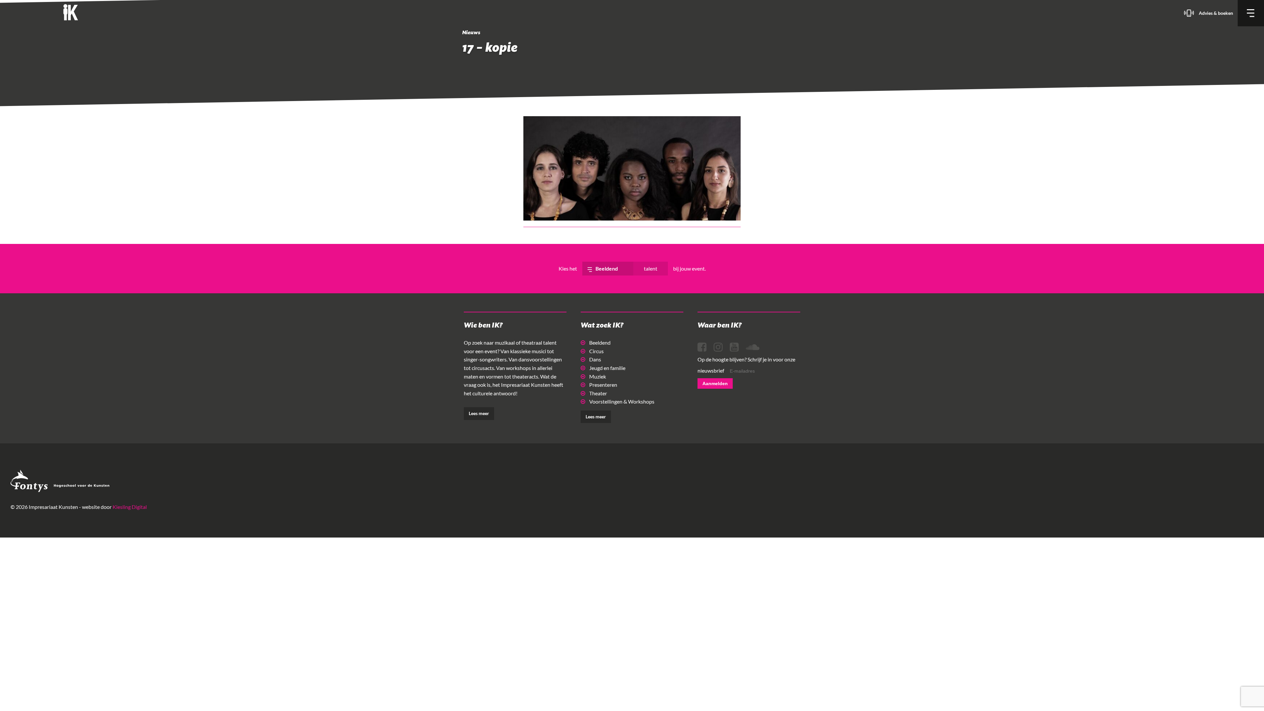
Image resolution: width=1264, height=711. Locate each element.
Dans (595, 359)
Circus (596, 351)
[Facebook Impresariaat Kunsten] (702, 347)
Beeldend (600, 342)
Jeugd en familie (607, 368)
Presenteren (603, 385)
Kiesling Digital (130, 507)
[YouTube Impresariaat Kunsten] (734, 347)
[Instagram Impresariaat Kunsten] (718, 347)
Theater (598, 393)
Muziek (597, 376)
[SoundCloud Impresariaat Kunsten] (752, 347)
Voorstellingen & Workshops (621, 401)
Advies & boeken (1216, 13)
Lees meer (479, 413)
